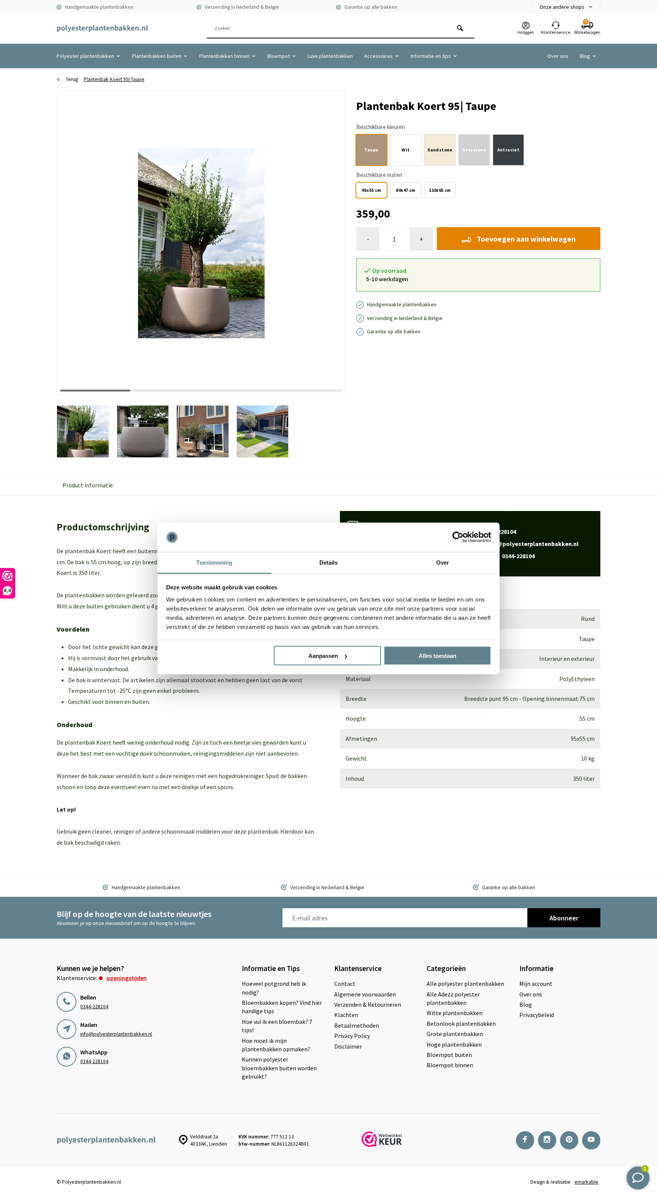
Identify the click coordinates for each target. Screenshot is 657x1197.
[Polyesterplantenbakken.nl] (102, 28)
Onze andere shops (562, 6)
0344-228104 (94, 1006)
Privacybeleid (536, 1015)
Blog (585, 56)
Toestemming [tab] (214, 562)
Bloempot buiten (449, 1055)
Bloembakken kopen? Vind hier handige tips (282, 1007)
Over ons (558, 56)
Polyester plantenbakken (85, 56)
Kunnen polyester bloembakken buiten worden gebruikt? (279, 1067)
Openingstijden (126, 978)
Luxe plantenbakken (330, 56)
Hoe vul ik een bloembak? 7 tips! (277, 1026)
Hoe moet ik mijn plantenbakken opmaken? (276, 1045)
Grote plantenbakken (455, 1034)
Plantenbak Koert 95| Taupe (114, 79)
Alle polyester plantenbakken (465, 983)
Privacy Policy (352, 1035)
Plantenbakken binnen (224, 56)
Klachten (346, 1015)
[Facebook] (525, 1140)
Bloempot (278, 56)
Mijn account (535, 983)
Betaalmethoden (356, 1025)
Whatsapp (502, 556)
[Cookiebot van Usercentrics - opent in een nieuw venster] (458, 537)
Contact (344, 983)
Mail (524, 544)
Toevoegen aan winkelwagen (526, 239)
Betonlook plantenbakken (461, 1023)
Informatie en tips (431, 56)
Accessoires (378, 56)
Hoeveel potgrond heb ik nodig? (274, 988)
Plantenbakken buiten (156, 56)
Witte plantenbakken (454, 1013)
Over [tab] (442, 562)
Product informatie (87, 485)
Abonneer (563, 918)
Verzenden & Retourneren (367, 1004)
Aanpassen (323, 656)
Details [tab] (328, 562)
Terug (72, 79)
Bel (493, 531)
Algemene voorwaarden (365, 994)
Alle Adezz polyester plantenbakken (453, 998)
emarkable (586, 1182)
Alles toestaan (437, 656)
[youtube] (591, 1140)
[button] (330, 243)
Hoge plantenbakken (454, 1044)
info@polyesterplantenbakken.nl (116, 1034)
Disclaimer (348, 1046)
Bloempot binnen (450, 1065)
